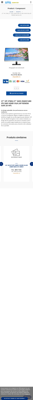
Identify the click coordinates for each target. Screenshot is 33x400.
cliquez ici (27, 394)
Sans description (22, 30)
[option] (16, 164)
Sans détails (23, 40)
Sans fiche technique (21, 35)
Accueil (11, 11)
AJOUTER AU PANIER (17, 93)
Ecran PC (18, 11)
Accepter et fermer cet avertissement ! (14, 398)
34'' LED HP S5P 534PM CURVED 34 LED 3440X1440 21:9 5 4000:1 (16, 166)
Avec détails (23, 25)
